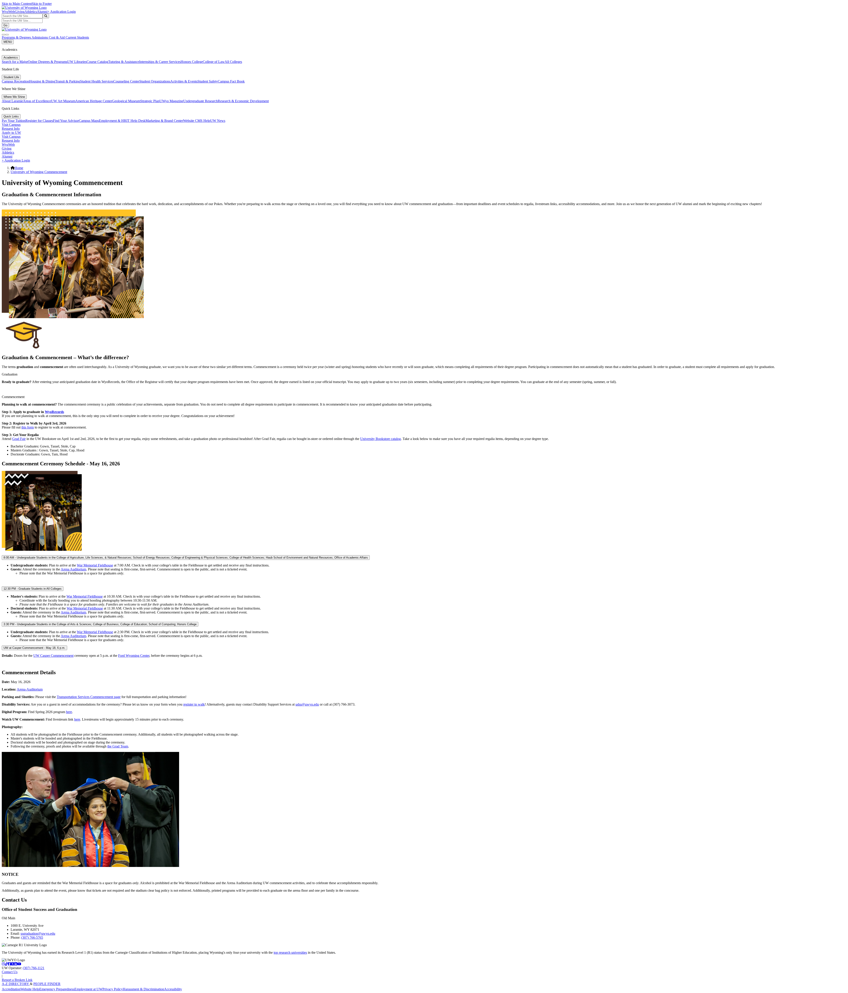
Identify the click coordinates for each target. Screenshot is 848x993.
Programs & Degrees (17, 37)
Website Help (30, 989)
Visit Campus (11, 124)
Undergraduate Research (200, 101)
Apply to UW (11, 132)
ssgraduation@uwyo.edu (38, 933)
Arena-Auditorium (30, 689)
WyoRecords (54, 412)
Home (19, 168)
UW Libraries (77, 62)
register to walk (194, 704)
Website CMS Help (196, 121)
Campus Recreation (15, 81)
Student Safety (207, 81)
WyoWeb (8, 11)
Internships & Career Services (160, 62)
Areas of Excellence (37, 101)
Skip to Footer (42, 4)
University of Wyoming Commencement (39, 172)
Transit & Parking (67, 81)
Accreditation (11, 989)
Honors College (192, 62)
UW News (217, 121)
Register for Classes (39, 121)
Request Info (11, 128)
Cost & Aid (57, 37)
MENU (8, 41)
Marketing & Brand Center (164, 121)
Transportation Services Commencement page (89, 697)
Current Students (77, 37)
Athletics (31, 11)
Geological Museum (126, 101)
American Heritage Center (93, 101)
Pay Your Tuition (13, 121)
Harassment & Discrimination (143, 989)
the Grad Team (117, 746)
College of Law (214, 62)
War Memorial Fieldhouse (95, 565)
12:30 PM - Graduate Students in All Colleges (33, 588)
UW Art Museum (63, 101)
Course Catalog (97, 62)
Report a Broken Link (17, 980)
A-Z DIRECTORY (16, 984)
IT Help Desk (136, 121)
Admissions (40, 37)
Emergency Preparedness (56, 989)
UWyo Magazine (171, 101)
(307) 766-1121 (33, 968)
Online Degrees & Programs (47, 62)
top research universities (290, 952)
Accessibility (173, 989)
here (69, 712)
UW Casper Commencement (53, 655)
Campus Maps (89, 121)
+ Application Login (61, 11)
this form (27, 427)
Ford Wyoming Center (133, 655)
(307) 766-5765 (32, 937)
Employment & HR (112, 121)
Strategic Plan (149, 101)
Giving (20, 11)
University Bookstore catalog (380, 439)
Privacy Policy (112, 989)
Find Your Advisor (66, 121)
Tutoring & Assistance (123, 62)
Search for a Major (15, 62)
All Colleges (233, 62)
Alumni (42, 11)
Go (5, 25)
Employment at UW (88, 989)
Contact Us (9, 972)
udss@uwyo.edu (307, 704)
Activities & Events (183, 81)
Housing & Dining (42, 81)
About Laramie (12, 101)
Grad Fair (19, 439)
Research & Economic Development (243, 101)
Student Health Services (96, 81)
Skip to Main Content (17, 4)
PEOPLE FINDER (47, 984)
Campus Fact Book (231, 81)
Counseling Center (126, 81)
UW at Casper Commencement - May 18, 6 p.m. (34, 647)
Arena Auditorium (73, 569)
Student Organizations (154, 81)
